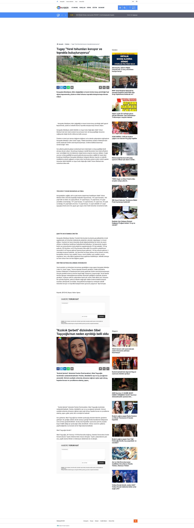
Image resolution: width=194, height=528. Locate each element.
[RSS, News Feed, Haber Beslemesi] (135, 520)
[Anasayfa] (57, 1)
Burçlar (82, 7)
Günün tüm (132, 15)
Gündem (67, 44)
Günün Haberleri (69, 1)
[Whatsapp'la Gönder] (68, 87)
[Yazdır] (72, 87)
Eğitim (95, 7)
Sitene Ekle (81, 1)
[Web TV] (133, 1)
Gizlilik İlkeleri (103, 521)
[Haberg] (62, 7)
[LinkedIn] (64, 87)
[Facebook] (58, 87)
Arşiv (76, 1)
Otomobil (74, 7)
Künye (91, 521)
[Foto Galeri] (136, 1)
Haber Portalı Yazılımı (64, 525)
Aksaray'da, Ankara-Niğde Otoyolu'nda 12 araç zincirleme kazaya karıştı (94, 15)
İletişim (97, 521)
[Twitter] (61, 87)
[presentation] (62, 15)
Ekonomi (101, 7)
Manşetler (62, 1)
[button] (100, 87)
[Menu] (120, 7)
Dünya (89, 7)
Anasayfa (60, 44)
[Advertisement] (97, 30)
